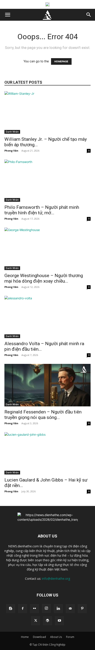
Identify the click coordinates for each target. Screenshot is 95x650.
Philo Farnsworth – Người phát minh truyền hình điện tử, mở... (41, 210)
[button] (7, 15)
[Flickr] (34, 608)
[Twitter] (35, 620)
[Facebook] (22, 608)
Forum (70, 637)
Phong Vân (11, 150)
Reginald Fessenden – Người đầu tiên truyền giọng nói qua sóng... (43, 414)
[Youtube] (59, 620)
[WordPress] (47, 620)
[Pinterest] (82, 608)
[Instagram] (46, 608)
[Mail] (70, 608)
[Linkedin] (58, 608)
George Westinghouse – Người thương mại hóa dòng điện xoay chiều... (43, 278)
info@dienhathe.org (56, 578)
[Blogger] (10, 608)
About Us (56, 637)
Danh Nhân (12, 131)
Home (25, 637)
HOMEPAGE (61, 61)
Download (39, 637)
